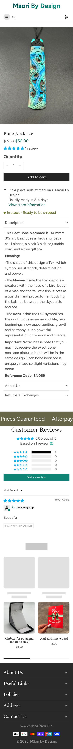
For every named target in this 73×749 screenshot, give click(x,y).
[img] (14, 501)
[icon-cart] (65, 16)
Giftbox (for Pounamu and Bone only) (19, 640)
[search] (14, 16)
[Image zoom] (36, 75)
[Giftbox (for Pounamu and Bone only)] (19, 618)
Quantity (13, 156)
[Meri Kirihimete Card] (53, 618)
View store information (27, 205)
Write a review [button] (36, 477)
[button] (14, 148)
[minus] (7, 166)
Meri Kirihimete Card (54, 638)
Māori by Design (43, 741)
